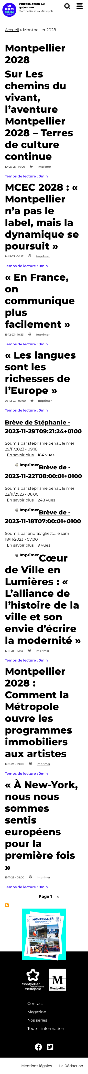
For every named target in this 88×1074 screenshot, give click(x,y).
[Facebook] (38, 1047)
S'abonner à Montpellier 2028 (7, 905)
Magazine (36, 1012)
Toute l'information (45, 1028)
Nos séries (37, 1020)
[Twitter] (50, 1047)
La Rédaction (71, 1065)
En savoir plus (20, 455)
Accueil (12, 29)
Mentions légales (36, 1065)
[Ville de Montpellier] (57, 980)
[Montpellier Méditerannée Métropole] (33, 980)
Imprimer (44, 166)
